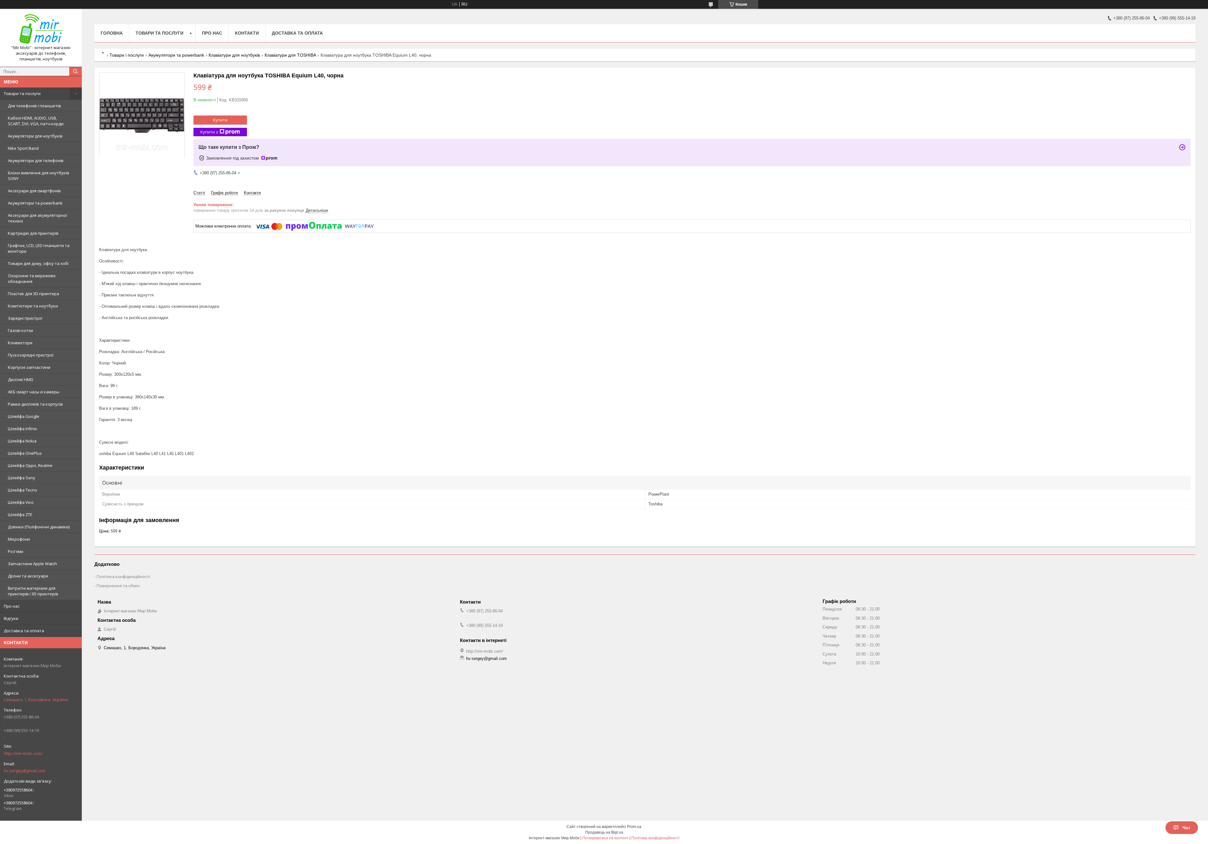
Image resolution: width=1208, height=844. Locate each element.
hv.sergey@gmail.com (24, 771)
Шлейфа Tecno (22, 490)
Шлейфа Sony (21, 478)
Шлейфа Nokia (22, 441)
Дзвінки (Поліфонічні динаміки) (39, 527)
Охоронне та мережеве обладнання (32, 278)
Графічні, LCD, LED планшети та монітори (39, 248)
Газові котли (20, 330)
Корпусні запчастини (29, 367)
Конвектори (20, 343)
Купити (220, 120)
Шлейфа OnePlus (25, 453)
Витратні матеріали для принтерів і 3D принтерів (33, 591)
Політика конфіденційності (123, 576)
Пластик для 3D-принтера (33, 293)
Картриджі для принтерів (33, 233)
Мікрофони (19, 539)
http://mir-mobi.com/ (23, 753)
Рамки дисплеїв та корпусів (35, 404)
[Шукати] (75, 71)
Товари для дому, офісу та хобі (38, 263)
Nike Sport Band (23, 148)
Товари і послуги (126, 55)
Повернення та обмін (118, 585)
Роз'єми (15, 551)
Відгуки (11, 618)
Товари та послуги (22, 93)
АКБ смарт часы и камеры (33, 392)
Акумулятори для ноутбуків (35, 136)
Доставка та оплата (24, 630)
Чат (1186, 827)
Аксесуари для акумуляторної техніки (37, 218)
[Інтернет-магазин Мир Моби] (41, 29)
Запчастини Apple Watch (32, 563)
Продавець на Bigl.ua (604, 832)
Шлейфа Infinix (22, 428)
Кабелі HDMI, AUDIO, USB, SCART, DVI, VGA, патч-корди (36, 121)
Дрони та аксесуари (28, 576)
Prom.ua (634, 826)
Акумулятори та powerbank (35, 203)
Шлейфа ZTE (20, 514)
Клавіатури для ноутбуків (234, 55)
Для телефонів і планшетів (34, 106)
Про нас (12, 606)
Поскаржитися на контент (605, 838)
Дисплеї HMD (20, 379)
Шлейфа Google (23, 416)
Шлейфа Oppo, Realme (30, 465)
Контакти (247, 33)
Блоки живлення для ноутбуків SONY (38, 175)
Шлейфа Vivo (21, 502)
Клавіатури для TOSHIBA (290, 55)
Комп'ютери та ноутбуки (33, 306)
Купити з (209, 132)
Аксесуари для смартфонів (34, 191)
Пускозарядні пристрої (30, 355)
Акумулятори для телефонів (36, 160)
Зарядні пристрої (25, 318)
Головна (112, 33)
